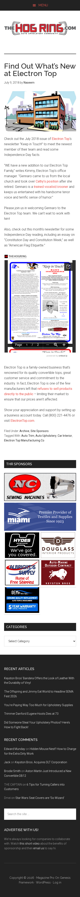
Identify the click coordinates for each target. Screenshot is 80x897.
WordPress (43, 882)
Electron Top (61, 139)
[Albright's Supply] (22, 584)
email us (38, 848)
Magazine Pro (45, 877)
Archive (24, 431)
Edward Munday (14, 749)
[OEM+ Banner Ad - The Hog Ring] (22, 612)
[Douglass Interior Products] (58, 557)
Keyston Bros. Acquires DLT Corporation (41, 762)
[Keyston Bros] (58, 584)
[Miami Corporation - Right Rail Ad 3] (40, 530)
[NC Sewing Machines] (40, 500)
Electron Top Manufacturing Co (24, 440)
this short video (30, 843)
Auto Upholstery (45, 435)
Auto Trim (27, 435)
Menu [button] (43, 5)
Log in (57, 882)
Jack (7, 762)
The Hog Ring (40, 28)
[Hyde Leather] (22, 557)
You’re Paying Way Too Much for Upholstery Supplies (38, 705)
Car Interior (65, 435)
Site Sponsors (40, 431)
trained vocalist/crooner (51, 187)
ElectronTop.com (22, 421)
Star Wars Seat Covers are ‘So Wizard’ (39, 797)
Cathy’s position (47, 181)
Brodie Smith (12, 771)
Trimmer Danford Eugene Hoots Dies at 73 (31, 713)
